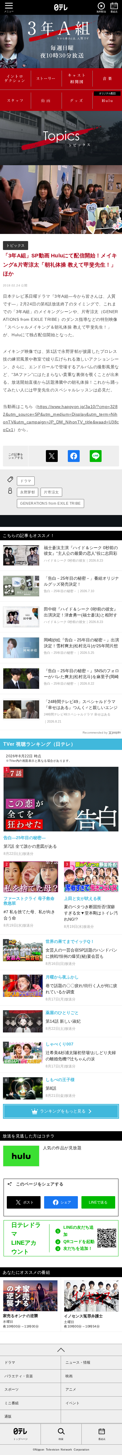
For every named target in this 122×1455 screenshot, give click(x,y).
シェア (74, 456)
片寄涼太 (51, 492)
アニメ (70, 1389)
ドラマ (25, 481)
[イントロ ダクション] (15, 78)
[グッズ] (76, 100)
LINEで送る (96, 456)
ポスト (52, 456)
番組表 (101, 1439)
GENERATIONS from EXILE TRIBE (50, 503)
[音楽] (107, 78)
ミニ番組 (11, 1403)
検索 (61, 1439)
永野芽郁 (27, 492)
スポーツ (11, 1389)
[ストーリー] (45, 78)
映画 (69, 1376)
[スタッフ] (15, 100)
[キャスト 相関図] (76, 78)
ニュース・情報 (77, 1362)
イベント (72, 1403)
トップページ (20, 1439)
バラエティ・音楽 (18, 1376)
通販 (8, 1416)
